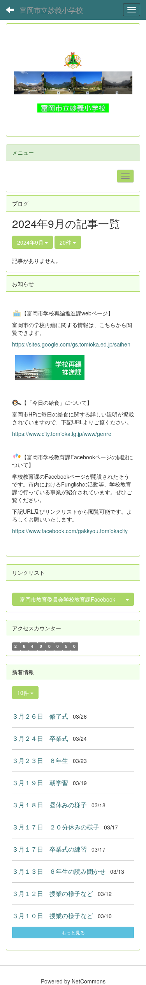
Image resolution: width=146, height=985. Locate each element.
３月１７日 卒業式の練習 (49, 849)
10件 (23, 692)
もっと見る (73, 932)
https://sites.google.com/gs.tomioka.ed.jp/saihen (71, 344)
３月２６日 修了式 (40, 716)
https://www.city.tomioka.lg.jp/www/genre (61, 433)
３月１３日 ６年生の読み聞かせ (59, 871)
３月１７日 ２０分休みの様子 (55, 826)
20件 (66, 242)
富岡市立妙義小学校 (51, 10)
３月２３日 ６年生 (40, 760)
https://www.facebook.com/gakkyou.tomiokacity (70, 531)
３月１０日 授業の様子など (52, 915)
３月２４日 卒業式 (40, 738)
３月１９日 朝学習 (40, 782)
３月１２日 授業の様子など (52, 893)
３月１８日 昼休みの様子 (49, 804)
